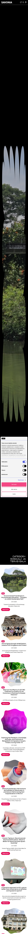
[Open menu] (26, 2)
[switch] (24, 466)
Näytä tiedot (21, 480)
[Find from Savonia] (23, 2)
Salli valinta (14, 489)
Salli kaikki (14, 484)
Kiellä (14, 494)
